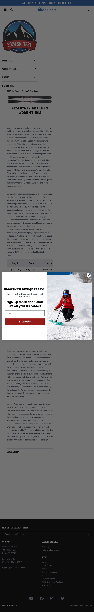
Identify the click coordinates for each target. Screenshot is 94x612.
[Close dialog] (89, 275)
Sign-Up (25, 321)
